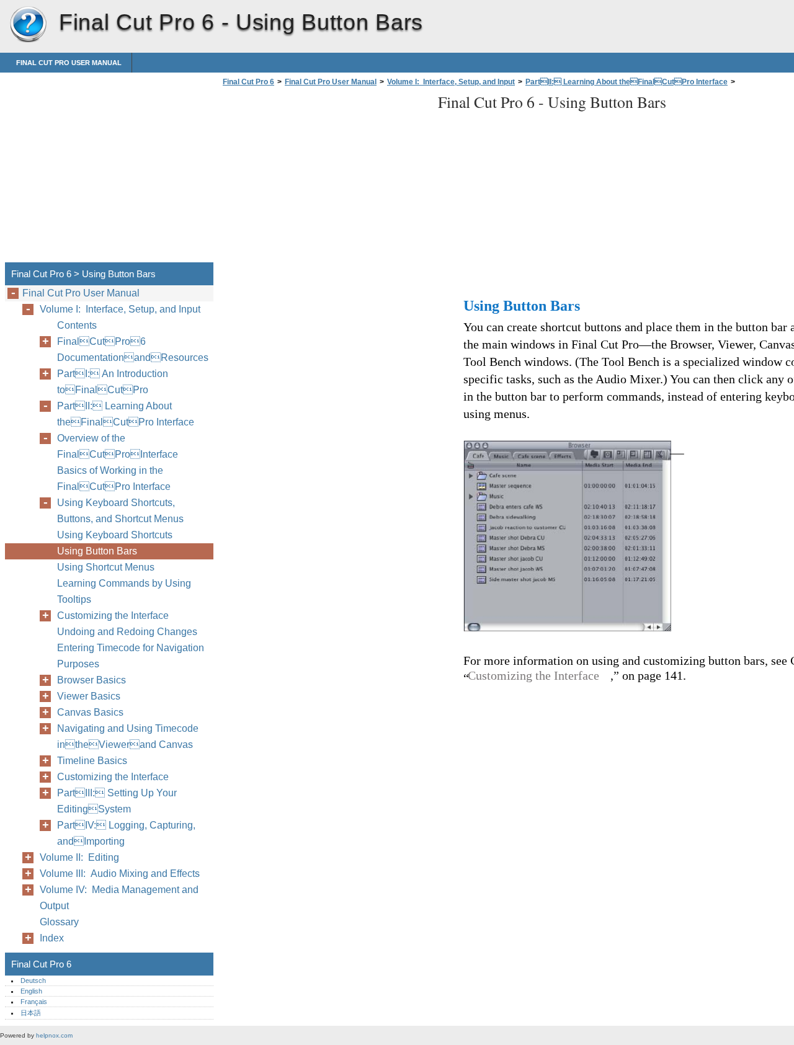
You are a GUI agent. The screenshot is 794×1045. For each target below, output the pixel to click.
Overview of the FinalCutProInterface (117, 446)
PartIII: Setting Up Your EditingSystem (117, 801)
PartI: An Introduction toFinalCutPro (112, 381)
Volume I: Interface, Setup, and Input (451, 82)
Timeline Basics (92, 760)
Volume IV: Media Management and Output (119, 897)
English (31, 991)
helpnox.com (54, 1035)
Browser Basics (91, 680)
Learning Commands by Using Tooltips (124, 591)
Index (52, 938)
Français (33, 1001)
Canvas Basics (90, 712)
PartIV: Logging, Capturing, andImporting (126, 833)
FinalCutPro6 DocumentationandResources (132, 349)
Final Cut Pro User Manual (69, 62)
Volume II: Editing (79, 857)
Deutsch (33, 980)
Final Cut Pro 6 (28, 24)
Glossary (59, 922)
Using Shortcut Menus (105, 567)
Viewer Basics (88, 696)
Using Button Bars (97, 551)
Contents (77, 325)
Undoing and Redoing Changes (127, 631)
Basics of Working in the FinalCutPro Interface (114, 478)
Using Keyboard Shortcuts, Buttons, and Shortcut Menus (120, 510)
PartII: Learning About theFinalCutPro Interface (626, 82)
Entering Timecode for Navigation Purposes (130, 656)
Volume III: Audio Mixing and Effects (120, 873)
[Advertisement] (324, 178)
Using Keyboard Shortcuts (114, 535)
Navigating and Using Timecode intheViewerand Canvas (127, 736)
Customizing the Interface (113, 615)
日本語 (30, 1012)
